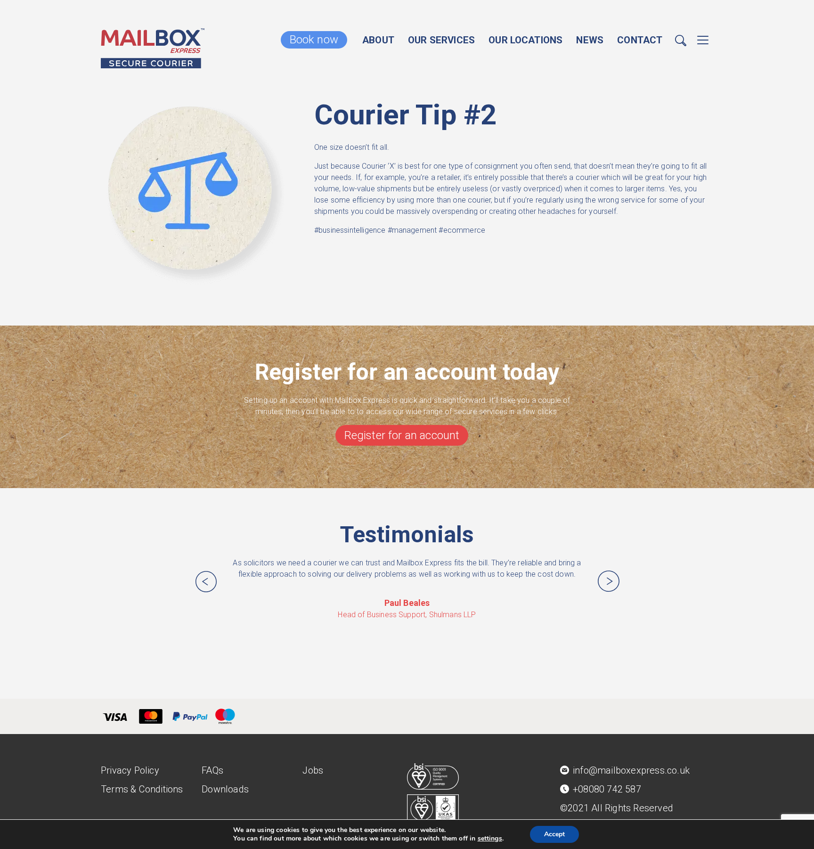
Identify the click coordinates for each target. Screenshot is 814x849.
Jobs (312, 770)
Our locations (525, 40)
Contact (639, 40)
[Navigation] (702, 42)
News (589, 40)
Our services (441, 40)
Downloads (225, 789)
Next (608, 581)
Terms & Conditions (142, 789)
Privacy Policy (130, 770)
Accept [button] (554, 834)
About (378, 40)
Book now (314, 39)
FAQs (212, 770)
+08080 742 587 (607, 789)
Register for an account (402, 435)
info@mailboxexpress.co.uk (631, 770)
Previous (206, 581)
